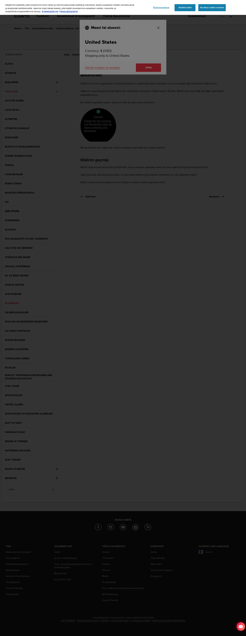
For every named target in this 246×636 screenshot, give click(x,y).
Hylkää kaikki (185, 7)
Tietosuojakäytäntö (68, 11)
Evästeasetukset (161, 7)
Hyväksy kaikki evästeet (212, 7)
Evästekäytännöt (50, 11)
